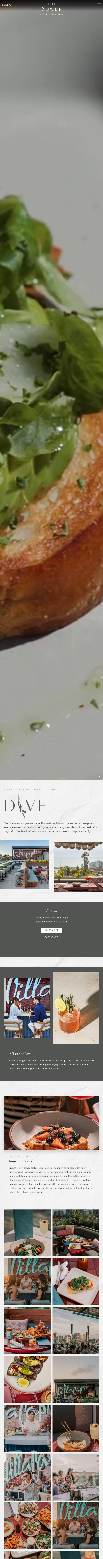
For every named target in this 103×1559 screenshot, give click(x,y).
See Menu (52, 930)
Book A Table (51, 937)
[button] (98, 5)
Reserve (6, 5)
